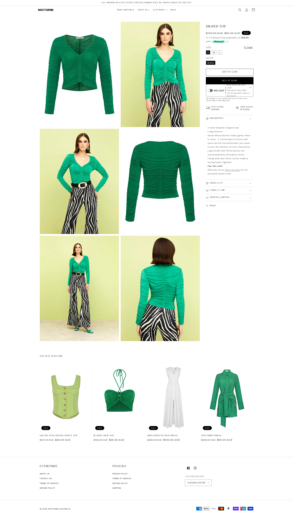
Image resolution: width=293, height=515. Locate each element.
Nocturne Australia (59, 509)
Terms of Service (49, 483)
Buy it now (229, 81)
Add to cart (230, 72)
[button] (240, 10)
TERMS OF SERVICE (121, 478)
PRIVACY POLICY (120, 474)
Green (210, 63)
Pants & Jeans (233, 170)
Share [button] (213, 205)
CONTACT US (46, 478)
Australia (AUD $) (196, 482)
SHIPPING (116, 488)
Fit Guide (248, 47)
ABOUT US (45, 474)
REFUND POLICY (120, 483)
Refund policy (47, 488)
